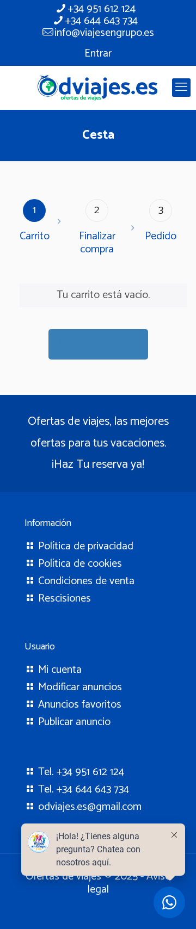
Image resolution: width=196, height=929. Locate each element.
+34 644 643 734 (101, 21)
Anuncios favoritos (79, 705)
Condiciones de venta (86, 581)
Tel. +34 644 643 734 (83, 789)
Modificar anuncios (80, 687)
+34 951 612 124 (102, 9)
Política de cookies (80, 564)
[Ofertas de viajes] (98, 87)
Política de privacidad (85, 546)
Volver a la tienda (98, 344)
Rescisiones (64, 599)
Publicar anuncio (74, 722)
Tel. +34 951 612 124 (81, 772)
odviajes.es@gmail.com (90, 807)
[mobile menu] (181, 87)
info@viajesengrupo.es (104, 33)
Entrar (98, 54)
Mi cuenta (60, 670)
